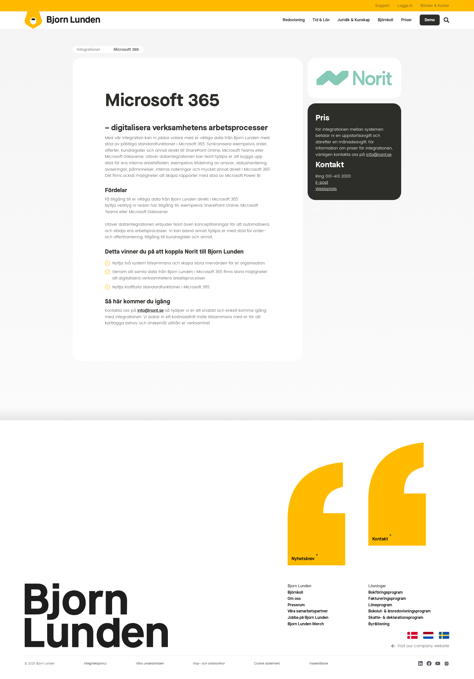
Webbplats (326, 189)
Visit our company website (423, 646)
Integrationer (88, 49)
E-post (322, 182)
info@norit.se (151, 310)
